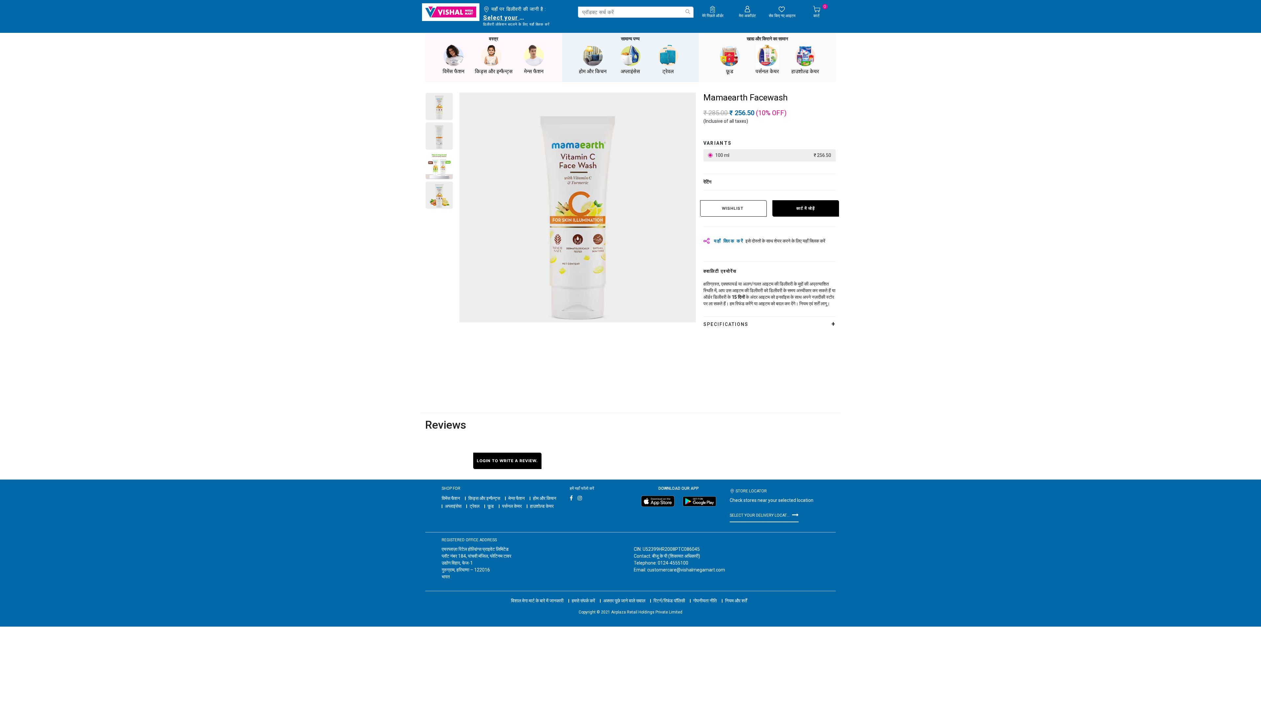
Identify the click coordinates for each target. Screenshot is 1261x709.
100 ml (772, 155)
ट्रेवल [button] (668, 71)
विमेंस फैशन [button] (453, 71)
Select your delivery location (505, 17)
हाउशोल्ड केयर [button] (805, 71)
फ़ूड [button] (729, 71)
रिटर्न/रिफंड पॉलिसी (669, 600)
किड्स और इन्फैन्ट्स (484, 498)
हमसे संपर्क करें (583, 600)
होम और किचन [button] (593, 71)
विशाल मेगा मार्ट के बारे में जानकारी (537, 600)
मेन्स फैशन (516, 498)
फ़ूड (491, 506)
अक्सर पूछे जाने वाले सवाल (624, 600)
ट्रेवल (474, 506)
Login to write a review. (507, 460)
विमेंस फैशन (451, 498)
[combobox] (636, 12)
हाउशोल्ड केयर (542, 506)
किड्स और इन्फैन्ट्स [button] (494, 71)
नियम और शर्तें (736, 600)
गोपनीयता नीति (705, 600)
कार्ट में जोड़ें (805, 208)
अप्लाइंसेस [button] (630, 71)
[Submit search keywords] (687, 11)
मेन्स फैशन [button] (533, 71)
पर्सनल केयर (512, 506)
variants (717, 143)
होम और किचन (544, 498)
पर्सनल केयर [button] (767, 71)
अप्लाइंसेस (453, 506)
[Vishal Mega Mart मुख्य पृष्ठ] (450, 12)
